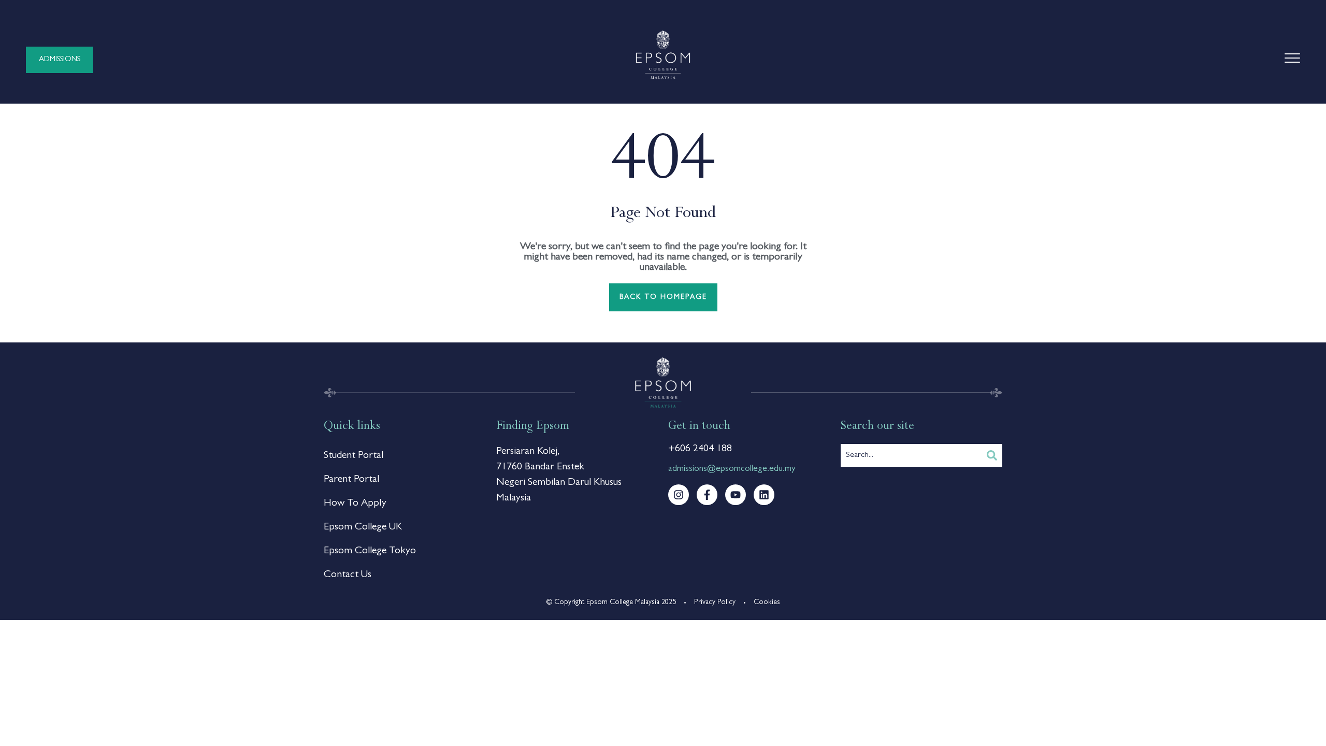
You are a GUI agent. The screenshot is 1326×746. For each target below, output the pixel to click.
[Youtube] (735, 494)
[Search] (992, 455)
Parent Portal (351, 480)
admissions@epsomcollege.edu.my (732, 469)
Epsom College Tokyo (370, 551)
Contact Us (347, 575)
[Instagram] (678, 494)
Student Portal (353, 456)
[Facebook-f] (707, 494)
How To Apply (355, 503)
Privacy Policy (715, 602)
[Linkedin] (764, 494)
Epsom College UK (363, 527)
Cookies (767, 602)
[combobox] (911, 455)
